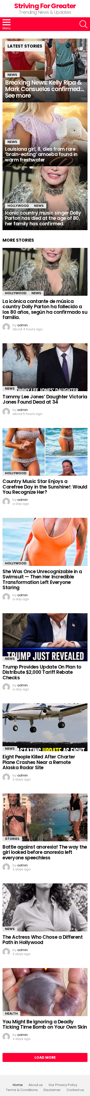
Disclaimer (52, 1090)
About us (35, 1085)
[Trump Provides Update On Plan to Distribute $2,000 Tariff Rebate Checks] (45, 637)
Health (11, 1013)
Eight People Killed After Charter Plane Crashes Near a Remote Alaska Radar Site (38, 762)
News (12, 74)
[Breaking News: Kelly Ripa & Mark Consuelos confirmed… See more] (45, 70)
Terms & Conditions (22, 1090)
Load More (45, 1057)
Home (18, 1085)
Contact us (75, 1090)
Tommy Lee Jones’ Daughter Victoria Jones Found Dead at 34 (44, 399)
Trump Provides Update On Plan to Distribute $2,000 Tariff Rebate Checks (41, 672)
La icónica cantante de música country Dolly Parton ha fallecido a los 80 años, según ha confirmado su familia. (44, 309)
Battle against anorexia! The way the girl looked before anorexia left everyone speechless (44, 852)
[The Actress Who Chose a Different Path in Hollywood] (45, 907)
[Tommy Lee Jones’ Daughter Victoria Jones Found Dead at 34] (45, 367)
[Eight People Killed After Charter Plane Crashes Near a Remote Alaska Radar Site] (45, 727)
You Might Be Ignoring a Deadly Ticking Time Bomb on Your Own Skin (44, 1024)
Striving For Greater (45, 6)
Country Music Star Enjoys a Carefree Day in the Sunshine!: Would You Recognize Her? (44, 487)
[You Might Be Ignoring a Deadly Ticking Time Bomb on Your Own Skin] (45, 992)
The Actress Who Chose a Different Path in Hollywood (42, 940)
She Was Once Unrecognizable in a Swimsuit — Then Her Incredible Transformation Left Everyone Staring (42, 579)
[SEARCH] (84, 24)
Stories (12, 838)
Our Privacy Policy (62, 1085)
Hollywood (18, 205)
